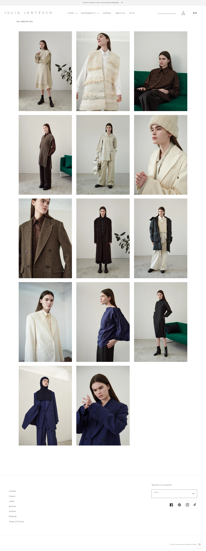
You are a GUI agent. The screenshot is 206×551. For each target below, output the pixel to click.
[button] (72, 13)
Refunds (13, 516)
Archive (12, 511)
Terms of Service (16, 522)
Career (12, 496)
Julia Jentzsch (179, 544)
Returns (12, 506)
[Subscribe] (193, 494)
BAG (195, 13)
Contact (12, 491)
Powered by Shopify (191, 544)
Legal (11, 501)
